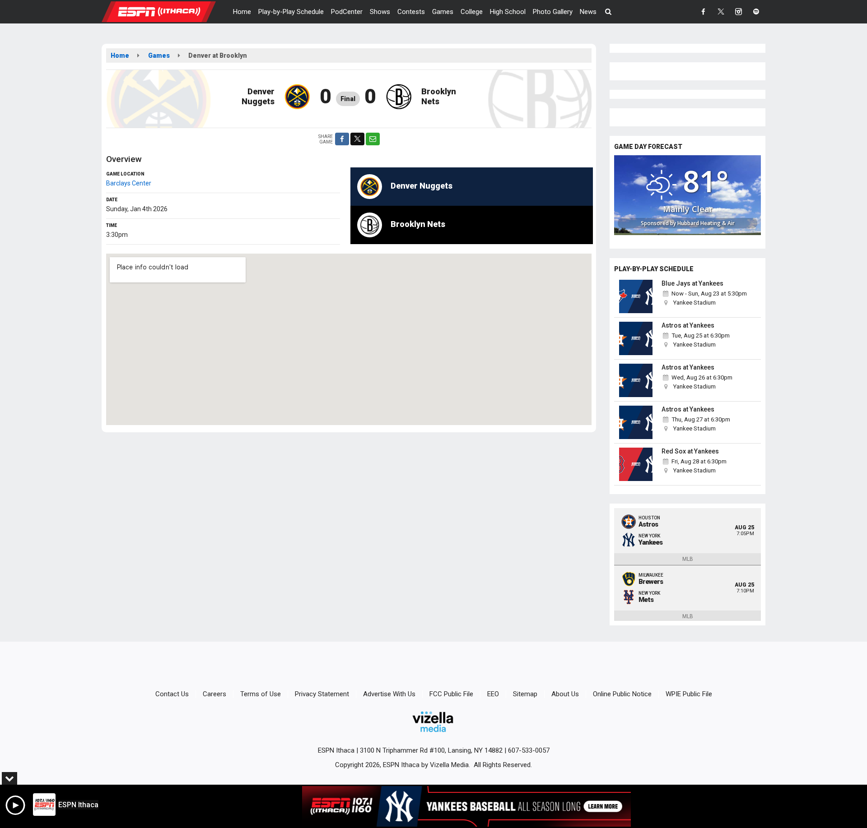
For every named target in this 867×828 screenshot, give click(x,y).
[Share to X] (357, 139)
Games (442, 12)
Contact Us (172, 694)
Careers (214, 694)
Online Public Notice (622, 694)
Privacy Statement (322, 694)
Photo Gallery (553, 12)
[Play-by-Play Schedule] (635, 296)
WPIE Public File (689, 694)
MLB (687, 559)
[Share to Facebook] (342, 139)
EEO (493, 694)
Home (242, 12)
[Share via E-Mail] (373, 139)
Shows (380, 12)
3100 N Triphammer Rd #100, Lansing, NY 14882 (431, 750)
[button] (608, 12)
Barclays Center (128, 183)
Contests (411, 12)
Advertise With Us (389, 694)
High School (508, 12)
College (472, 12)
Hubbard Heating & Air (706, 223)
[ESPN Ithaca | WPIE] (165, 11)
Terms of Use (260, 694)
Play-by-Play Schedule (291, 12)
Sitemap (525, 694)
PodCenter (347, 12)
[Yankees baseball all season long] (466, 806)
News (588, 12)
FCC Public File (451, 694)
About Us (565, 694)
